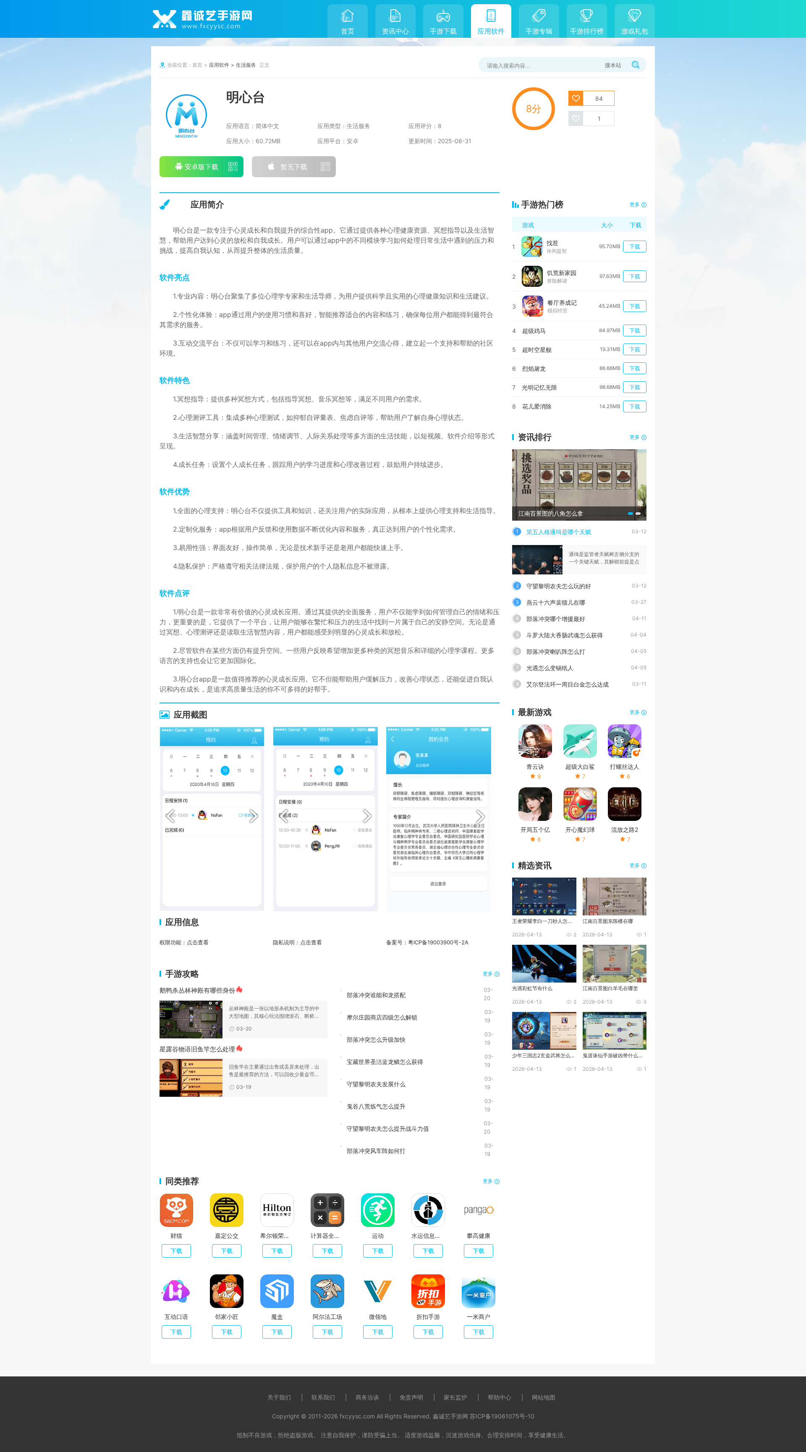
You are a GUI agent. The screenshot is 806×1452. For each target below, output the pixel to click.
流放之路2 (624, 829)
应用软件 (491, 31)
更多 (488, 973)
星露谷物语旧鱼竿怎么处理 (197, 1049)
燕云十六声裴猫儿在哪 (555, 602)
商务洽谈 (367, 1397)
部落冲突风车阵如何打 (376, 1150)
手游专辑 (539, 31)
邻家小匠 (226, 1316)
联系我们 (323, 1397)
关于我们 (279, 1397)
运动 (378, 1235)
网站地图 (543, 1397)
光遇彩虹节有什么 (532, 988)
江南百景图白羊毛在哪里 (610, 988)
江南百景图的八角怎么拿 (550, 513)
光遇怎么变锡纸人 (549, 667)
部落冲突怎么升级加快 (376, 1039)
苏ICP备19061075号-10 (502, 1416)
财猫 (176, 1235)
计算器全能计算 (327, 1235)
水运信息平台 (428, 1235)
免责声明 (411, 1397)
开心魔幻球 (580, 829)
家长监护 (455, 1397)
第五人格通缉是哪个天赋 (558, 531)
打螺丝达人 (624, 766)
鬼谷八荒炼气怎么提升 (376, 1106)
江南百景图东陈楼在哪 (608, 921)
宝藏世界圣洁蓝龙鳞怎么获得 (385, 1061)
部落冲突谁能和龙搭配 (376, 994)
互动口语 (176, 1316)
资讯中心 (395, 31)
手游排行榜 (587, 31)
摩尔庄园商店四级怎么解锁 (382, 1017)
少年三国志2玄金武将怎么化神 (543, 1055)
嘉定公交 (226, 1235)
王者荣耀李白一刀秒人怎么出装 (543, 921)
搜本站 (613, 65)
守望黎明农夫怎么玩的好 (558, 586)
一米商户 (478, 1316)
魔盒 (277, 1316)
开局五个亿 (535, 829)
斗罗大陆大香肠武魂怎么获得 (564, 635)
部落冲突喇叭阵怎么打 (555, 651)
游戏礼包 (634, 31)
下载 (176, 1250)
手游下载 (443, 31)
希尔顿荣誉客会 (277, 1235)
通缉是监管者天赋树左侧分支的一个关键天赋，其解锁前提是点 (604, 558)
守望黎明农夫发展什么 (376, 1083)
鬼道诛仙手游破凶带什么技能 (614, 1055)
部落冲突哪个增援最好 (555, 618)
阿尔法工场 (327, 1316)
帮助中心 (499, 1397)
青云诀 (535, 766)
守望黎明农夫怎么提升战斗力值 (388, 1128)
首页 (347, 31)
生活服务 (246, 65)
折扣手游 (428, 1316)
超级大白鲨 (580, 766)
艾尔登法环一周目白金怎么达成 (567, 684)
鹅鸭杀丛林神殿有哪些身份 (197, 990)
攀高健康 (478, 1235)
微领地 (378, 1316)
